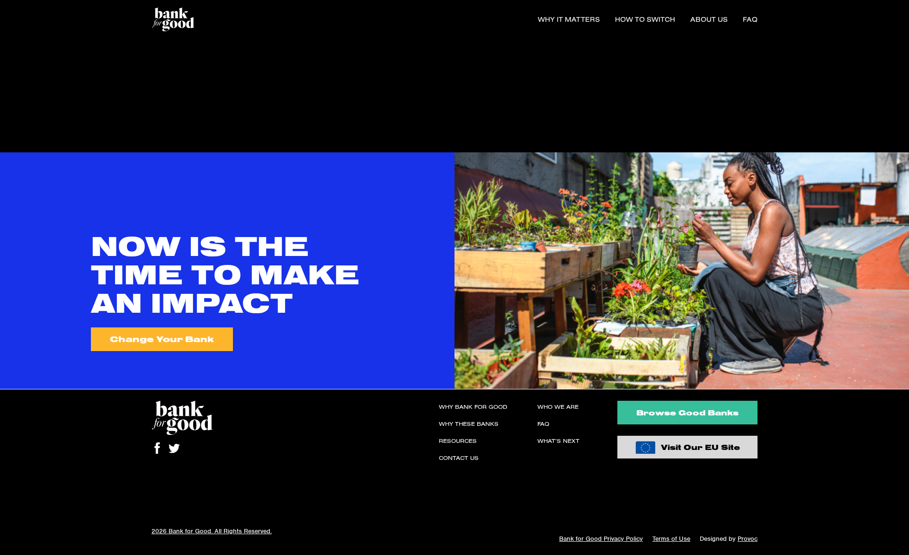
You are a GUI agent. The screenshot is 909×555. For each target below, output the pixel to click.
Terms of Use (671, 539)
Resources (458, 440)
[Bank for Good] (173, 19)
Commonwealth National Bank (49, 56)
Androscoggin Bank (33, 146)
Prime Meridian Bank (34, 124)
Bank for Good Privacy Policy (601, 539)
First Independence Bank (41, 44)
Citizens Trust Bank (32, 90)
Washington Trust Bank (38, 101)
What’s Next (558, 440)
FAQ (750, 19)
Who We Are (558, 406)
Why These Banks (469, 423)
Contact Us (459, 457)
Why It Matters (569, 19)
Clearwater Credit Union (40, 78)
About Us (709, 19)
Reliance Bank (23, 112)
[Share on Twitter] (174, 448)
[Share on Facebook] (157, 448)
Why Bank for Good (473, 406)
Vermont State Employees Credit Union (64, 67)
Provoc (748, 539)
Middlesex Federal (30, 135)
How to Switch (645, 19)
